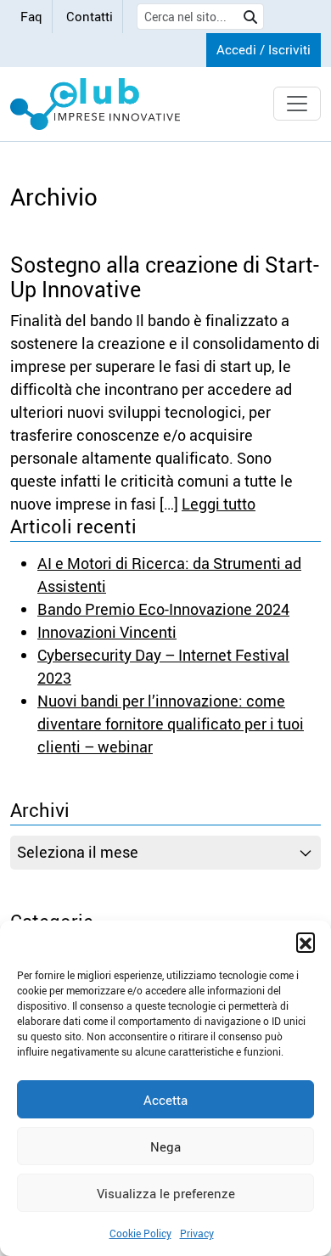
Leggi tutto (218, 503)
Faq (31, 16)
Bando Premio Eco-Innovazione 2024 (163, 609)
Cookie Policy (140, 1233)
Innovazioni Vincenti (107, 632)
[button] (305, 941)
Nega (165, 1146)
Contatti (89, 16)
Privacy (197, 1233)
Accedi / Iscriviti (263, 49)
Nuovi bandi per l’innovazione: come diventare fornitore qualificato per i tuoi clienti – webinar (170, 723)
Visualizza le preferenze (166, 1193)
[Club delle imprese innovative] (95, 104)
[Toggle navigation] (297, 104)
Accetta (165, 1099)
